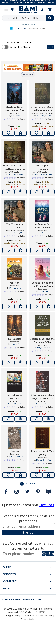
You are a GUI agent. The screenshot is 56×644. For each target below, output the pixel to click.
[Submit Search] (50, 18)
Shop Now (28, 74)
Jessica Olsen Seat (15, 404)
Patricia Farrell (15, 288)
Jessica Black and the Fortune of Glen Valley (42, 340)
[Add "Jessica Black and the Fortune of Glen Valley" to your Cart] (48, 362)
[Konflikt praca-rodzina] (14, 381)
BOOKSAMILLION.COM (32, 612)
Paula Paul (40, 115)
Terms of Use (27, 615)
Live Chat (46, 505)
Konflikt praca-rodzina (14, 396)
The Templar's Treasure (42, 167)
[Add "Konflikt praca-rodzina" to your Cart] (20, 419)
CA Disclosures (44, 615)
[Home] (28, 9)
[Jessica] (14, 437)
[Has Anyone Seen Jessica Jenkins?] (42, 210)
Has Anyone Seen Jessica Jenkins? (42, 225)
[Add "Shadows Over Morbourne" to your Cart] (20, 133)
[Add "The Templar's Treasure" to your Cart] (48, 191)
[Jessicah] (14, 269)
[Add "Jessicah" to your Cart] (20, 306)
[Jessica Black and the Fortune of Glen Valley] (42, 325)
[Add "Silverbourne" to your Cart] (48, 419)
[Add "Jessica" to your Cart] (20, 475)
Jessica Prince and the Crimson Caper (42, 284)
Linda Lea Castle (40, 174)
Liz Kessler (43, 233)
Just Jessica (14, 338)
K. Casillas (15, 115)
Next (32, 483)
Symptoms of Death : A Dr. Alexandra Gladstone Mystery (42, 108)
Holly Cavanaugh (44, 347)
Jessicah (14, 282)
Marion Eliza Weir (43, 460)
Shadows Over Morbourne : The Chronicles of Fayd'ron (14, 108)
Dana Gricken (43, 291)
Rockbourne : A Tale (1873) (42, 453)
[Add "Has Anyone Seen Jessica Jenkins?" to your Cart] (48, 250)
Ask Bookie (20, 28)
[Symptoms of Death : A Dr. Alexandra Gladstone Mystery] (42, 93)
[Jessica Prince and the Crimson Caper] (42, 269)
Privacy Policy (28, 618)
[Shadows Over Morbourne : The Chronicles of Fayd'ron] (14, 93)
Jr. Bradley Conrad (43, 404)
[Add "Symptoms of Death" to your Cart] (48, 133)
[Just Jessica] (14, 325)
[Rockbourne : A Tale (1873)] (42, 437)
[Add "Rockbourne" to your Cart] (48, 475)
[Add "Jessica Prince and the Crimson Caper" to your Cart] (48, 306)
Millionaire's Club (37, 28)
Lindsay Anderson (15, 456)
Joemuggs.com (10, 615)
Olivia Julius (16, 344)
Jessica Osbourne (44, 116)
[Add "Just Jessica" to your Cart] (20, 362)
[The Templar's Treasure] (42, 152)
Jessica (14, 451)
